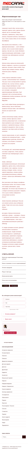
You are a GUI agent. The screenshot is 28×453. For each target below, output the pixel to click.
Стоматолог (5, 411)
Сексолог (4, 408)
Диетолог (4, 366)
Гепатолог (4, 355)
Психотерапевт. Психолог (8, 405)
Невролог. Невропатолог (8, 386)
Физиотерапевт (5, 419)
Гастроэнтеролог (6, 353)
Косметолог (4, 375)
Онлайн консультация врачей (12, 8)
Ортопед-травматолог (7, 392)
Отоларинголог (5, 394)
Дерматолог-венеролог (7, 361)
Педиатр (4, 400)
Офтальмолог (5, 397)
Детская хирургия (6, 364)
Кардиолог (4, 372)
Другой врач (5, 369)
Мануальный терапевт (7, 378)
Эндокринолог (5, 425)
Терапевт (4, 414)
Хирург (3, 422)
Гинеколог (4, 358)
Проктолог (4, 403)
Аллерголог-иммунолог (7, 350)
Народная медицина (8, 342)
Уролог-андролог (6, 417)
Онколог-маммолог (6, 389)
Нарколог (4, 380)
